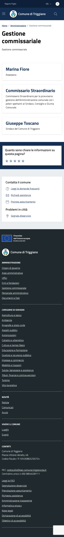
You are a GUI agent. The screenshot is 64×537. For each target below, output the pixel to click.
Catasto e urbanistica (13, 340)
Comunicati (7, 407)
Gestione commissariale (14, 288)
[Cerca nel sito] (55, 14)
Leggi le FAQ (8, 480)
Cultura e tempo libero (13, 345)
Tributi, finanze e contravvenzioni (19, 375)
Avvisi (5, 412)
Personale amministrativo (15, 293)
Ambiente (7, 320)
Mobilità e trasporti (11, 365)
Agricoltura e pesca (11, 315)
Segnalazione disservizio (14, 485)
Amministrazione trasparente (17, 500)
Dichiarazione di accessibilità (16, 515)
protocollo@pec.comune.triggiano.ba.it (26, 470)
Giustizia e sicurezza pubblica (16, 355)
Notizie (5, 402)
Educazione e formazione (14, 350)
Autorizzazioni (9, 335)
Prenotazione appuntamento (17, 490)
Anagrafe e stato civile (13, 325)
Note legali (7, 510)
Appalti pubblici (9, 330)
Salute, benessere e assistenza (18, 370)
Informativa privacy (12, 505)
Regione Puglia (10, 3)
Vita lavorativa (9, 385)
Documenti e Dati (11, 298)
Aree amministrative (12, 273)
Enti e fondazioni (10, 283)
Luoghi (5, 429)
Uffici (4, 278)
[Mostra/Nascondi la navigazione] (4, 13)
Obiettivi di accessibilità (14, 520)
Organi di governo (11, 268)
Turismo (6, 380)
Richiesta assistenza (12, 495)
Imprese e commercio (13, 360)
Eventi (5, 434)
